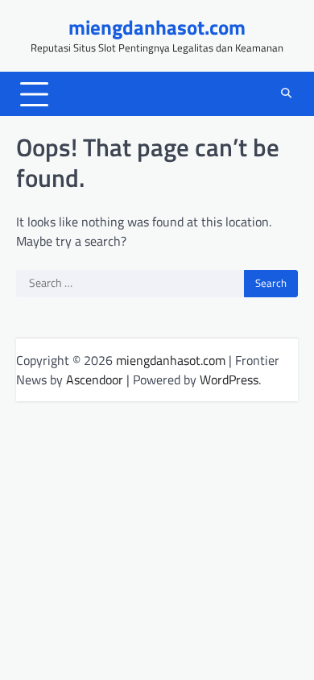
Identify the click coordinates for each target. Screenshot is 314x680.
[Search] (286, 94)
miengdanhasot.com (157, 27)
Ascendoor (94, 379)
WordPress (229, 379)
